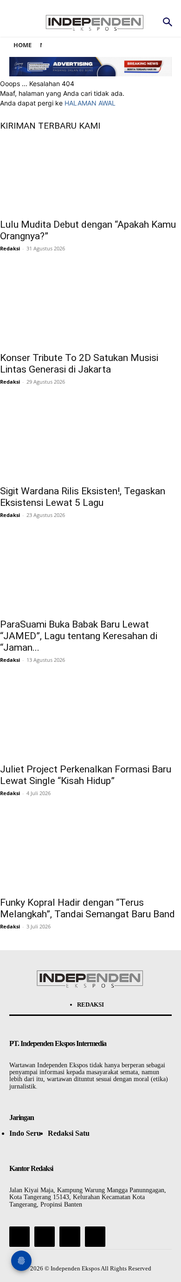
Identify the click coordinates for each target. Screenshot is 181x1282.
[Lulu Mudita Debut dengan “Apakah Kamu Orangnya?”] (90, 176)
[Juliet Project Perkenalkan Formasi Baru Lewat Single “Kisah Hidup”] (90, 721)
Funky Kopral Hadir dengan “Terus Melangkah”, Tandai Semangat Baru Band (87, 908)
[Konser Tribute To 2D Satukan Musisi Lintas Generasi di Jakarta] (90, 309)
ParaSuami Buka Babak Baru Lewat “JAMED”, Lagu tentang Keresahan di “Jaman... (78, 636)
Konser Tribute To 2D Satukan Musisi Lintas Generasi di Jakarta (79, 363)
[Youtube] (95, 1236)
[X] (69, 1236)
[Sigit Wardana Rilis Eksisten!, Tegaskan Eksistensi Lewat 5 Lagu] (90, 442)
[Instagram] (44, 1236)
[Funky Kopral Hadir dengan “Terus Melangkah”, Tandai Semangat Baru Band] (90, 854)
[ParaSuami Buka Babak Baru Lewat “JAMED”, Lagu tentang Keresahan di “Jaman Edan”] (90, 576)
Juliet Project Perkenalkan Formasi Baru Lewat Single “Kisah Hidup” (85, 775)
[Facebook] (19, 1236)
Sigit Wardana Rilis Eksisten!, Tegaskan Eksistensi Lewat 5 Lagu (82, 496)
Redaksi (10, 248)
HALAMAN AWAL (90, 103)
